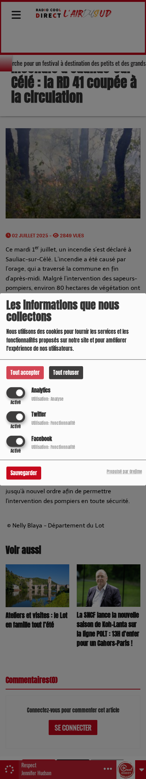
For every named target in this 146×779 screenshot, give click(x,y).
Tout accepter (25, 373)
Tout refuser (66, 373)
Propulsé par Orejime (124, 471)
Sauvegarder (23, 473)
